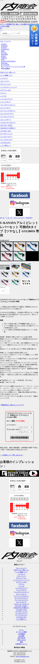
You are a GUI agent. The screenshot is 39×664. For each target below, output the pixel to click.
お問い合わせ (21, 640)
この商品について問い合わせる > (12, 455)
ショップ (9, 218)
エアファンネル (5, 90)
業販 (7, 26)
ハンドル (3, 96)
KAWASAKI (5, 49)
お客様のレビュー (21, 644)
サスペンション (5, 84)
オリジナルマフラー (7, 113)
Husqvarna (4, 63)
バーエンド (4, 78)
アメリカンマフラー (7, 116)
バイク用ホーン (5, 145)
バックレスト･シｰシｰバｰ (8, 87)
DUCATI (4, 53)
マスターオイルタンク (8, 122)
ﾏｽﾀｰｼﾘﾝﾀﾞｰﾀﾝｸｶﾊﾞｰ (6, 125)
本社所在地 (21, 638)
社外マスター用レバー (8, 72)
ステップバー (4, 81)
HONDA (4, 44)
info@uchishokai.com (22, 656)
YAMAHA (4, 46)
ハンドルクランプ (6, 99)
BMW (3, 51)
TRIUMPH (4, 54)
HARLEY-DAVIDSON (8, 61)
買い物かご (16, 24)
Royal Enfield (5, 65)
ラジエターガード (6, 136)
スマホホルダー (5, 142)
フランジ (3, 93)
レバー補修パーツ (6, 75)
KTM (2, 59)
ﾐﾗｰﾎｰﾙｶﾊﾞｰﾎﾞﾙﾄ (5, 131)
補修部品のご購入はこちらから (12, 405)
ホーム (2, 24)
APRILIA (4, 58)
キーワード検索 (21, 632)
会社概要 (24, 24)
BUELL (3, 56)
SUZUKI (4, 47)
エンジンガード (5, 119)
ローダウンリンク (6, 134)
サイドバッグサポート (8, 111)
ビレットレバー (5, 41)
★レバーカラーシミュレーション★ (13, 66)
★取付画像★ (5, 68)
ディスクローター (6, 139)
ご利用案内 (8, 24)
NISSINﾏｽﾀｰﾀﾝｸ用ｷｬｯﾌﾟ (8, 128)
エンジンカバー (5, 108)
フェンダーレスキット (8, 105)
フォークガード (5, 102)
